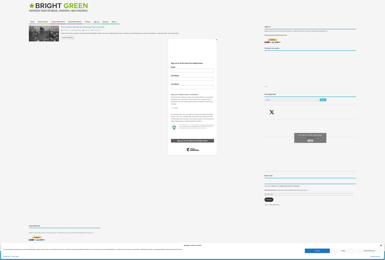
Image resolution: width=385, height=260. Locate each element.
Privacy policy (15, 256)
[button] (381, 245)
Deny (343, 251)
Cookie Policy (7, 256)
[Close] (216, 39)
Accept (317, 251)
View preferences (369, 251)
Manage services (375, 256)
